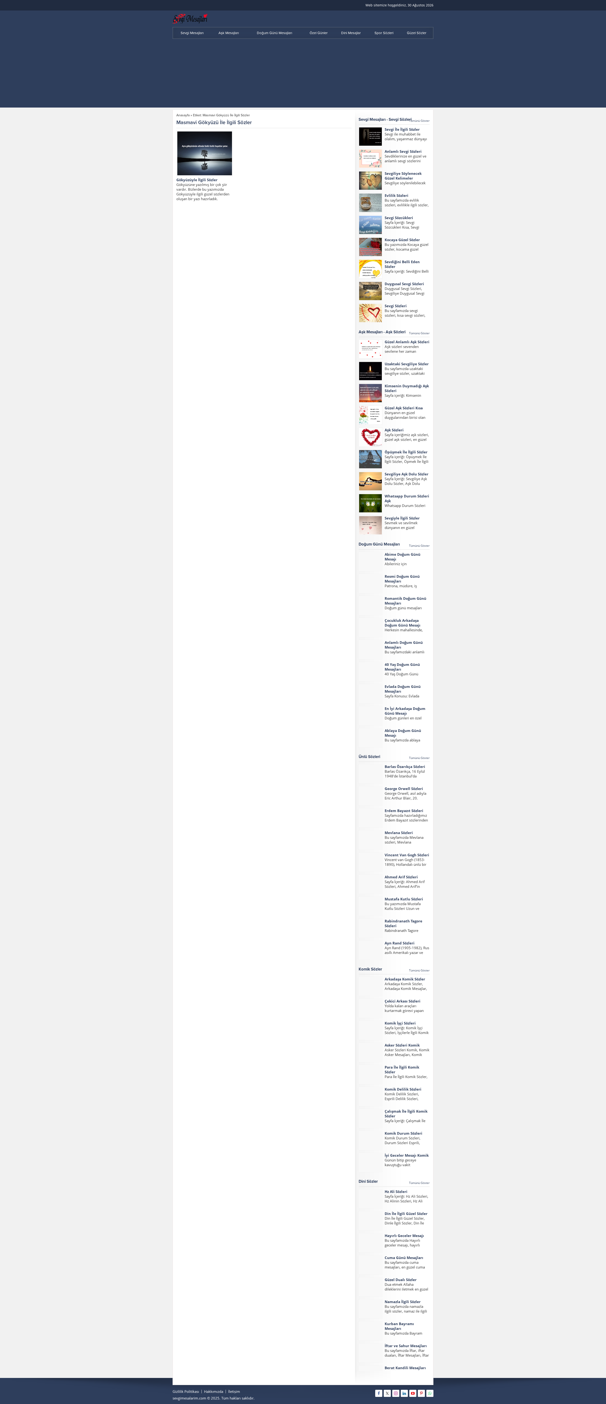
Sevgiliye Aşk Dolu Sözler (406, 474)
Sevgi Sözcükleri (399, 217)
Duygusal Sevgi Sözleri (404, 283)
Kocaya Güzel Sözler (402, 239)
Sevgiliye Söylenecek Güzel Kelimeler (403, 176)
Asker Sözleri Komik (402, 1045)
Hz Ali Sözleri (396, 1191)
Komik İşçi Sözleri (400, 1023)
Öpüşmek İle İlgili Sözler (406, 452)
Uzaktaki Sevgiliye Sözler (407, 363)
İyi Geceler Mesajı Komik (407, 1155)
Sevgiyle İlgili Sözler (402, 518)
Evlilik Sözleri (396, 195)
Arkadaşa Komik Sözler (405, 979)
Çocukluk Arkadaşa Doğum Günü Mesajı (402, 623)
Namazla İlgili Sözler (403, 1301)
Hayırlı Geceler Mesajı (404, 1235)
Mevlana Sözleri (399, 832)
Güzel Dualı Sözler (401, 1279)
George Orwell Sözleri (404, 788)
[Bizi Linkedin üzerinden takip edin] (404, 1393)
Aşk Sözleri (394, 430)
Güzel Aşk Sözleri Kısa (404, 408)
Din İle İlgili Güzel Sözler (406, 1213)
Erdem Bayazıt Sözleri (404, 810)
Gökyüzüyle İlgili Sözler (197, 179)
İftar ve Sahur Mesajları (406, 1345)
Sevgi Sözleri (396, 305)
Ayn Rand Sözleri (399, 943)
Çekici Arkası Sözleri (402, 1001)
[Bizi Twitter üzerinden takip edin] (387, 1393)
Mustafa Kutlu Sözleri (404, 899)
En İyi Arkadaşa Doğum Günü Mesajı (405, 711)
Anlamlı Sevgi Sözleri (403, 151)
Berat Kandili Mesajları (405, 1367)
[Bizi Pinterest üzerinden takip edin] (421, 1393)
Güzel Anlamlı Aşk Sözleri (407, 341)
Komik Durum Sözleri (403, 1133)
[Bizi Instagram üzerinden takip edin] (395, 1393)
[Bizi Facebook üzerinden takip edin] (378, 1393)
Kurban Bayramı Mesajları (399, 1326)
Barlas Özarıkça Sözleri (405, 766)
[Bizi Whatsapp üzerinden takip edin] (429, 1393)
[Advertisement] (303, 74)
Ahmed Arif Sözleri (401, 877)
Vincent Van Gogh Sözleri (407, 855)
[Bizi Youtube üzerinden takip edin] (412, 1393)
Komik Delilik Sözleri (403, 1089)
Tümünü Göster (419, 121)
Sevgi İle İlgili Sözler (402, 129)
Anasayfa (183, 115)
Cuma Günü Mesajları (404, 1257)
